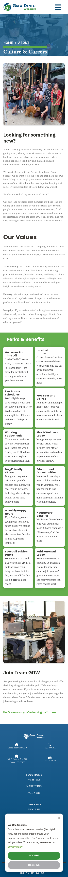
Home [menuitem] (8, 42)
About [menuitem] (23, 42)
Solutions (34, 775)
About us (34, 809)
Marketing (34, 786)
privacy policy (15, 846)
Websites (34, 780)
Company (34, 804)
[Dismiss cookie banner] (59, 818)
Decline (34, 865)
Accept (34, 855)
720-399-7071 (50, 748)
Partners (34, 793)
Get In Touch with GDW (17, 748)
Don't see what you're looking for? (25, 712)
